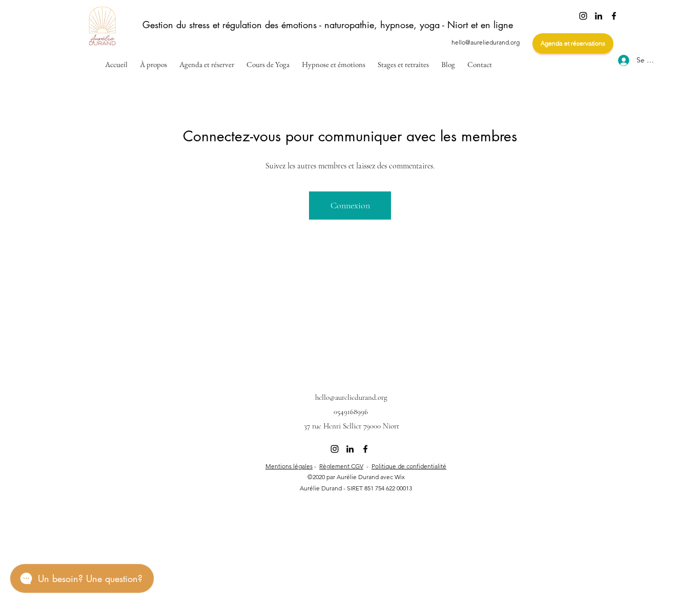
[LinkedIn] (598, 16)
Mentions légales (289, 466)
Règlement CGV (341, 466)
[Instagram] (583, 16)
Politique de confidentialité (409, 466)
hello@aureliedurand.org (485, 42)
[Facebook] (614, 16)
